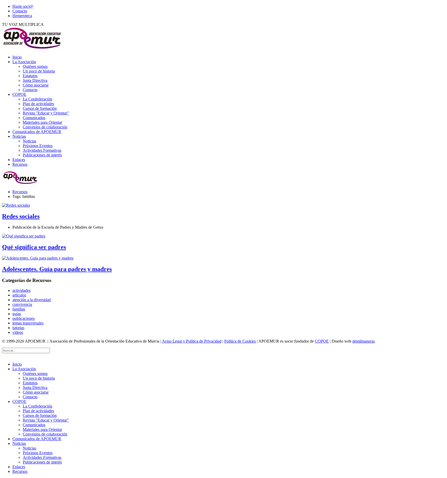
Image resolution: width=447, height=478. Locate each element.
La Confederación (37, 99)
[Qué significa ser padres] (23, 236)
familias (18, 309)
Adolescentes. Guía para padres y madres (57, 269)
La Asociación (24, 62)
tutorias (18, 327)
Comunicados (34, 117)
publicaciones (23, 318)
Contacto (19, 11)
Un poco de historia (39, 71)
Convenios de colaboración (45, 127)
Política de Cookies (240, 341)
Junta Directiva (35, 80)
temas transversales (27, 323)
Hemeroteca (22, 15)
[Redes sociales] (16, 205)
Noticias (19, 136)
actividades (21, 290)
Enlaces (18, 159)
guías (16, 314)
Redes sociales (21, 216)
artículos (19, 295)
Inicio (17, 57)
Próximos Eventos (38, 145)
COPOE (19, 94)
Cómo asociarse (36, 85)
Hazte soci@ (22, 6)
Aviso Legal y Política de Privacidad (191, 341)
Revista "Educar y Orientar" (46, 113)
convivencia (22, 304)
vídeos (17, 332)
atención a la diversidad (31, 300)
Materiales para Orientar (42, 122)
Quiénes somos (35, 66)
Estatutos (30, 76)
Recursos (19, 164)
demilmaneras (363, 341)
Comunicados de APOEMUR (36, 131)
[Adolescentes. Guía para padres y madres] (37, 258)
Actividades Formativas (42, 150)
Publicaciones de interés (42, 155)
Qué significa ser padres (34, 247)
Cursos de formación (40, 108)
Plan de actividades (38, 104)
